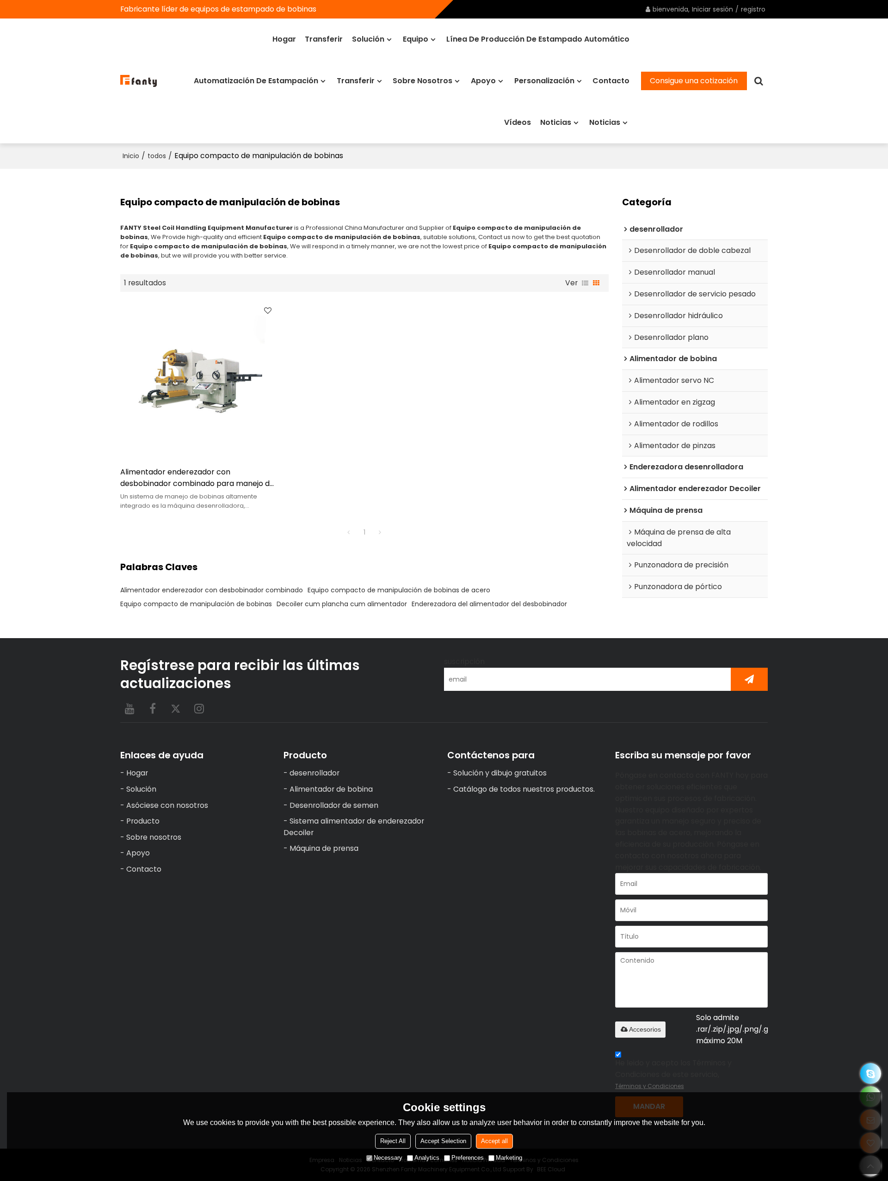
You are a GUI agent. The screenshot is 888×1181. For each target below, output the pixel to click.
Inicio (131, 155)
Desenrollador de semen (334, 805)
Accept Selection (443, 1141)
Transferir (324, 39)
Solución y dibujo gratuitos (500, 773)
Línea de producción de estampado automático (537, 39)
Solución (368, 39)
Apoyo (483, 80)
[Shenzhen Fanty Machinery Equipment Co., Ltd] (139, 80)
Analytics (426, 1157)
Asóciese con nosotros (167, 805)
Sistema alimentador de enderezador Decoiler (354, 827)
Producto (143, 821)
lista (585, 283)
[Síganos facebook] (152, 708)
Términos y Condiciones (649, 1086)
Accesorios (645, 1029)
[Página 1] (349, 532)
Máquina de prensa (324, 848)
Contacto (610, 80)
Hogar (284, 39)
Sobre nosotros (422, 80)
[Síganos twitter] (175, 708)
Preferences (467, 1157)
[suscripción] (749, 679)
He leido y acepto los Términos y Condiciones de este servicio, (673, 1074)
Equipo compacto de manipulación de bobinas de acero (399, 590)
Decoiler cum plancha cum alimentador (342, 604)
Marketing (509, 1157)
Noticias (555, 122)
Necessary (388, 1157)
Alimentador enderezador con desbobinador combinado (211, 590)
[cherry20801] (870, 1073)
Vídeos (517, 122)
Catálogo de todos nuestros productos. (524, 789)
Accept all (494, 1141)
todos (157, 155)
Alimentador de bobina (331, 789)
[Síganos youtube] (129, 708)
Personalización (544, 80)
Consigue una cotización (694, 80)
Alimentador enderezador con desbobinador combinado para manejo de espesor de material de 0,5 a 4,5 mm (197, 478)
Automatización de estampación (256, 80)
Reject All (393, 1141)
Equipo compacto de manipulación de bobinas (196, 604)
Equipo (415, 39)
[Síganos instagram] (199, 708)
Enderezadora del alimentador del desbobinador (489, 604)
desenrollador (314, 773)
